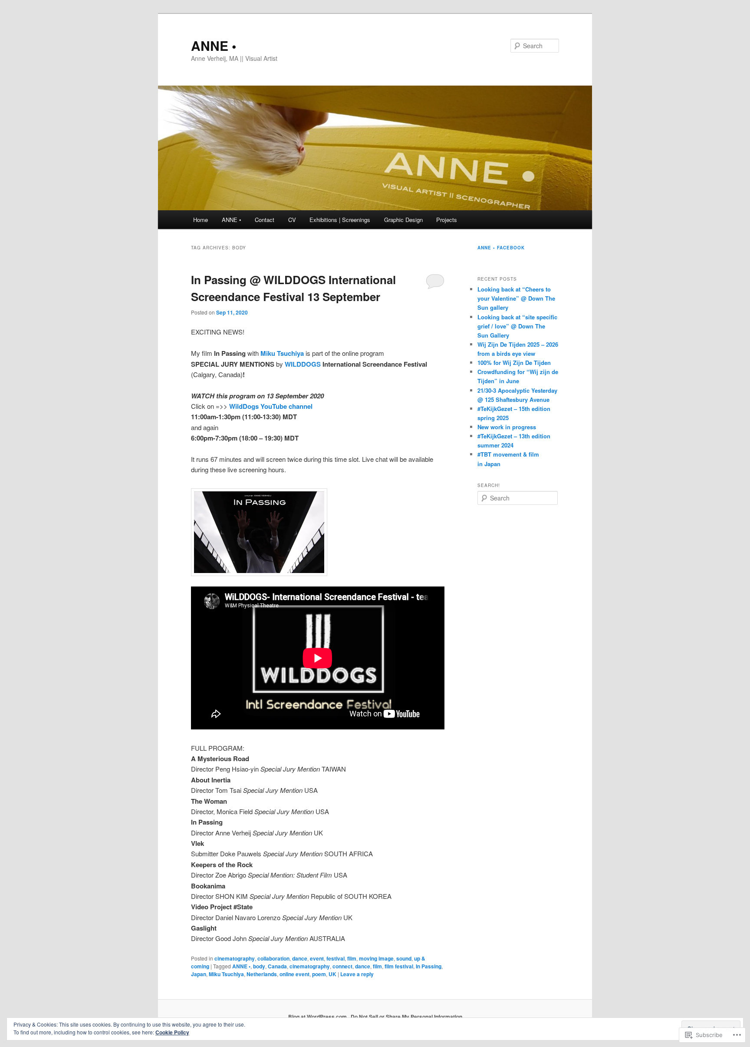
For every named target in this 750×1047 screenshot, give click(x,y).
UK (332, 974)
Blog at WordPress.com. (318, 1016)
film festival (399, 966)
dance (299, 958)
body (259, 966)
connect (342, 966)
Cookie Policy (172, 1032)
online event (294, 974)
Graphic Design (403, 219)
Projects (446, 219)
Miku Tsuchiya (226, 974)
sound (403, 958)
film (351, 958)
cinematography (234, 958)
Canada (277, 966)
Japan (198, 974)
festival (335, 958)
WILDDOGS (303, 364)
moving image (376, 958)
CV (292, 219)
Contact (264, 219)
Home (200, 219)
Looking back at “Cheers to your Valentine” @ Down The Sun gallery (516, 298)
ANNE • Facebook (501, 248)
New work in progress (506, 427)
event (317, 958)
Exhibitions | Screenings (339, 219)
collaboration (273, 958)
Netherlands (262, 974)
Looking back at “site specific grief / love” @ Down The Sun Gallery (517, 326)
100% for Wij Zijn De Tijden (514, 362)
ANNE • (214, 45)
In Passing (428, 966)
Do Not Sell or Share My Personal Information (406, 1016)
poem (319, 974)
